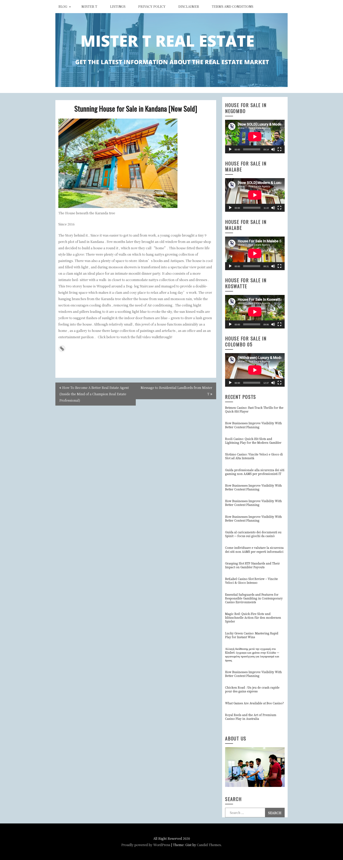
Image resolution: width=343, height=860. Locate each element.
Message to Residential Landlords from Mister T (176, 390)
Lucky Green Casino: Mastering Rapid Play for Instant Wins (251, 635)
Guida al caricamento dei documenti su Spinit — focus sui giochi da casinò (253, 534)
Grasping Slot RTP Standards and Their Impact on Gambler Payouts (252, 565)
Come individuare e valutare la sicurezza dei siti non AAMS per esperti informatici (254, 549)
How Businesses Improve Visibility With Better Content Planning (253, 425)
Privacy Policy (152, 6)
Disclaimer (188, 6)
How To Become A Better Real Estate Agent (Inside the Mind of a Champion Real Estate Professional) (94, 394)
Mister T (89, 6)
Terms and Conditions (232, 6)
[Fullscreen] (279, 149)
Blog (62, 6)
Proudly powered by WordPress (145, 845)
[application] (255, 136)
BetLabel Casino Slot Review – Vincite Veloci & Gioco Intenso (251, 581)
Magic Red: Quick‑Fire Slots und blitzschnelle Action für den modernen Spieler (253, 617)
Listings (117, 6)
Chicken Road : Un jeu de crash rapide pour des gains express (252, 689)
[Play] (230, 149)
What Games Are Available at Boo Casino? (254, 703)
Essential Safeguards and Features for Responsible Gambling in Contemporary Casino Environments (254, 598)
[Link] (62, 348)
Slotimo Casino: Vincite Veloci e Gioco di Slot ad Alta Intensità (254, 456)
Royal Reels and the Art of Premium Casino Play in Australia (250, 717)
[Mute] (273, 149)
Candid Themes (209, 845)
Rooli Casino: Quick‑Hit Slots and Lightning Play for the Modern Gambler (253, 440)
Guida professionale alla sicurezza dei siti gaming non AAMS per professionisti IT (254, 472)
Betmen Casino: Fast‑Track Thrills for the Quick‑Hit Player (254, 409)
